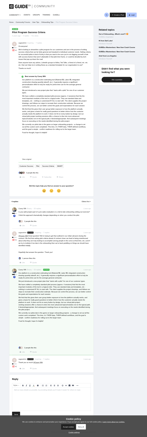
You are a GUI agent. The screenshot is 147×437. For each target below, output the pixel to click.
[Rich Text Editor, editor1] (51, 399)
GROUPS (36, 15)
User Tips (35, 22)
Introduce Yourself (105, 43)
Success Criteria (48, 166)
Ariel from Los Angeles (108, 56)
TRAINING (46, 15)
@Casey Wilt (23, 236)
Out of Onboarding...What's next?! (112, 34)
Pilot (37, 166)
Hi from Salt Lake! (106, 41)
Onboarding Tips (47, 22)
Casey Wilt (22, 208)
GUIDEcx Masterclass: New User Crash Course (117, 47)
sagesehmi (22, 43)
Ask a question (117, 80)
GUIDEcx (56, 15)
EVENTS (27, 15)
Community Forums (23, 22)
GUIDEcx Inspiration (106, 37)
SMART (60, 166)
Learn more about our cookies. (113, 422)
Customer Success (26, 166)
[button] (118, 15)
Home (11, 22)
